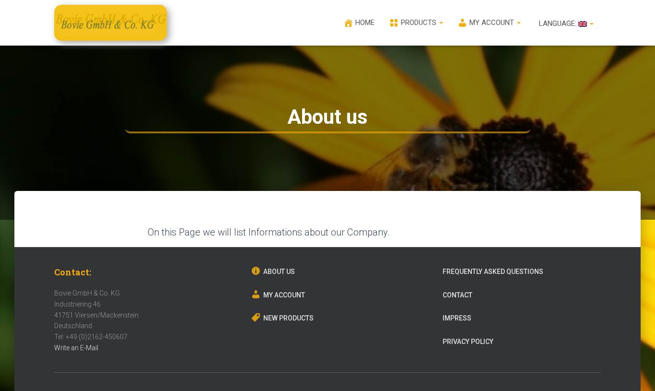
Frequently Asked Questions (493, 271)
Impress (457, 318)
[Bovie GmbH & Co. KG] (110, 23)
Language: (557, 23)
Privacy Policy (468, 341)
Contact (457, 295)
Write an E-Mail (76, 348)
